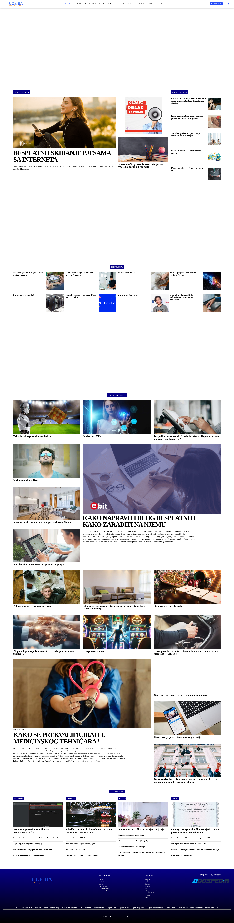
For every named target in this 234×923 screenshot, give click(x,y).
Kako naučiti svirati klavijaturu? (78, 838)
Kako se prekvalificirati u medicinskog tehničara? (59, 738)
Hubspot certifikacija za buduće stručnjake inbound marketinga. (195, 850)
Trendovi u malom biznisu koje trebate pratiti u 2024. (191, 838)
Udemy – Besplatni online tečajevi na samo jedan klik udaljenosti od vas (195, 831)
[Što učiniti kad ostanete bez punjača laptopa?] (46, 545)
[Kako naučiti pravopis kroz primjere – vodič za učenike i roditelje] (143, 149)
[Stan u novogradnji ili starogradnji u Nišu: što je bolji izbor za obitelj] (117, 587)
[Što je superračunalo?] (55, 303)
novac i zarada (179, 92)
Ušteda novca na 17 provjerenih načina (186, 152)
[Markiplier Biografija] (160, 303)
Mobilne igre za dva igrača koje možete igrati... (28, 273)
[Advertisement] (117, 46)
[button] (228, 4)
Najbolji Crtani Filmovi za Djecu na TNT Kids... (81, 296)
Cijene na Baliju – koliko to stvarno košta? (82, 855)
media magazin (22, 92)
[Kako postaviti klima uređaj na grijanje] (143, 814)
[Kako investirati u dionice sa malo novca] (214, 174)
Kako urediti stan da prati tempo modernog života (42, 522)
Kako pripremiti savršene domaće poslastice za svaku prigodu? (187, 117)
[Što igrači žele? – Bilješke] (187, 587)
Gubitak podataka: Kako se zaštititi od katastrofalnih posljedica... (183, 297)
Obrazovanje (18, 730)
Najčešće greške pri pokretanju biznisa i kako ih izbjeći (185, 134)
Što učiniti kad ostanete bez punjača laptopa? (39, 564)
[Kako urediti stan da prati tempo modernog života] (46, 503)
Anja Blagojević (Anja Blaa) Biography (27, 844)
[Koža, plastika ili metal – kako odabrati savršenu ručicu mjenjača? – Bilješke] (187, 632)
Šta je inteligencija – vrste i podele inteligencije (181, 694)
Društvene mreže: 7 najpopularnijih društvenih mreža (33, 850)
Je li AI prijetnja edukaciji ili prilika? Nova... (183, 273)
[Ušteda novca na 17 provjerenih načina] (214, 156)
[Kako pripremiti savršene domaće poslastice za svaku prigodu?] (214, 121)
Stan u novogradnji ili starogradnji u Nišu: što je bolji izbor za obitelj (114, 607)
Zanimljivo (71, 798)
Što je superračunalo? (23, 295)
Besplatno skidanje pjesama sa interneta (62, 156)
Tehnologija (18, 798)
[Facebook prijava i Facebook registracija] (187, 718)
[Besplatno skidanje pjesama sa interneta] (64, 122)
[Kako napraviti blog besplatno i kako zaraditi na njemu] (152, 479)
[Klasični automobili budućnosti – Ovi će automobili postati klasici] (91, 814)
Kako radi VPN (92, 436)
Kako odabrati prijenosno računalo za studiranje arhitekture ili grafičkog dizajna (189, 101)
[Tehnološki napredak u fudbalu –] (46, 417)
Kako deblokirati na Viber (75, 850)
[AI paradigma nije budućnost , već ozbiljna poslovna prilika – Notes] (46, 632)
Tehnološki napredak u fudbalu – (32, 436)
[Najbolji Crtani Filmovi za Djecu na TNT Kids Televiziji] (107, 303)
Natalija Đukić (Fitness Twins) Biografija (133, 841)
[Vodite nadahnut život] (46, 461)
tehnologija (117, 267)
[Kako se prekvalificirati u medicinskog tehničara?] (82, 693)
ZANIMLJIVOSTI (117, 792)
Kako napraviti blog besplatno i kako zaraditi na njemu (139, 521)
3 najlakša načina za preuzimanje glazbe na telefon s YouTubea (36, 838)
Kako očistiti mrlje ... (128, 272)
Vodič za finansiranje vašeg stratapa (131, 847)
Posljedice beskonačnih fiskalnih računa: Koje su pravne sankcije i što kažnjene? (186, 437)
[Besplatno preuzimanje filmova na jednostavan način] (38, 814)
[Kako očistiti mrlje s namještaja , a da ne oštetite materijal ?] (160, 281)
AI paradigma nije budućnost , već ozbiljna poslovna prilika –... (43, 652)
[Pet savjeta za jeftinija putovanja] (46, 587)
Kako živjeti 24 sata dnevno (181, 855)
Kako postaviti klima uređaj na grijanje (141, 829)
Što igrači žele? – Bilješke (168, 605)
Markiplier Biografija (128, 295)
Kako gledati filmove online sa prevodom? (28, 855)
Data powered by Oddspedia (210, 875)
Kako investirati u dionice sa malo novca (187, 169)
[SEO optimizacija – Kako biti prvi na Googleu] (107, 281)
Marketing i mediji (117, 395)
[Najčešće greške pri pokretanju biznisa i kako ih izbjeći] (214, 139)
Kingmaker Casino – (95, 651)
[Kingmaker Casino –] (117, 632)
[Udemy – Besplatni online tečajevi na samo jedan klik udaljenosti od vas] (196, 814)
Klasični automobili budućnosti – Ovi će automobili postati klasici (89, 831)
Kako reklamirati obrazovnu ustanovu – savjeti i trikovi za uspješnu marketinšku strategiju (186, 780)
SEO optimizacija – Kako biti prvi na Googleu (79, 273)
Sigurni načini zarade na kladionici (131, 835)
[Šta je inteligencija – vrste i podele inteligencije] (187, 676)
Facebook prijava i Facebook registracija (177, 737)
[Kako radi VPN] (117, 417)
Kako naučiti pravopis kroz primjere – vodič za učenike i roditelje (140, 165)
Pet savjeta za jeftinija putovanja (32, 605)
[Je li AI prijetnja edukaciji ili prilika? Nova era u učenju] (212, 281)
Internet (175, 798)
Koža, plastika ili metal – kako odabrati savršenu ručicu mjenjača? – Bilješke (186, 652)
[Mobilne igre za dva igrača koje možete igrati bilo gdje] (55, 281)
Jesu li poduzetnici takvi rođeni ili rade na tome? (189, 844)
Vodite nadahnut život (25, 480)
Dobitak (122, 798)
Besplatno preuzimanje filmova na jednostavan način (33, 831)
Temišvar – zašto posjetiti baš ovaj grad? (81, 844)
